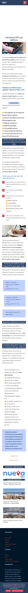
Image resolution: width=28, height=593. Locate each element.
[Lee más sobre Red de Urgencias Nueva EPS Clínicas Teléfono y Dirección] (14, 475)
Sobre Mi (7, 546)
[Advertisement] (14, 20)
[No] (26, 587)
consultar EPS (14, 162)
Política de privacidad (17, 590)
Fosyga (7, 555)
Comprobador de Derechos (12, 561)
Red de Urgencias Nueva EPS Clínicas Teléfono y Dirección (12, 483)
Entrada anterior (14, 456)
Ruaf (6, 557)
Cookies (7, 542)
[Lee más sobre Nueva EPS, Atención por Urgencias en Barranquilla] (14, 494)
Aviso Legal (8, 537)
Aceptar (8, 590)
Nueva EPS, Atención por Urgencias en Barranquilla (11, 502)
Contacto (7, 540)
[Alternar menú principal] (25, 2)
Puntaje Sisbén (8, 559)
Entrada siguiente (14, 460)
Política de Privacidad (10, 544)
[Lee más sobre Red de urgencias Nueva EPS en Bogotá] (14, 512)
